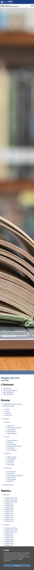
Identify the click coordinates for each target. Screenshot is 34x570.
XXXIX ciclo (8, 413)
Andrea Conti (10, 473)
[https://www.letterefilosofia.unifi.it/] (6, 2)
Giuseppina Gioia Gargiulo (14, 446)
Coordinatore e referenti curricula (12, 404)
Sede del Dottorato (8, 392)
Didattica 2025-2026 (11, 498)
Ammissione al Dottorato (10, 390)
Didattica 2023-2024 (11, 502)
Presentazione (7, 388)
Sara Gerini (10, 442)
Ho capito (17, 565)
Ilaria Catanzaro (11, 431)
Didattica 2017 (9, 515)
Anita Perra (10, 462)
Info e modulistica (8, 394)
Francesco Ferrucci (12, 440)
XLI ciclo (7, 409)
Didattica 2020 (9, 509)
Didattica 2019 (9, 511)
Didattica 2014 (9, 521)
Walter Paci (10, 481)
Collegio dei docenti (8, 406)
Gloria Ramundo (11, 444)
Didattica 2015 (9, 519)
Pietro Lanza (10, 425)
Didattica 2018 (9, 513)
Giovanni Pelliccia (12, 433)
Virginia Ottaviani (12, 450)
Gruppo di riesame (8, 485)
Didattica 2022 (9, 505)
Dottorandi (6, 418)
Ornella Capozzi (11, 471)
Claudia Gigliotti (11, 459)
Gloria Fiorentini (11, 477)
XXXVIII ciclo (8, 415)
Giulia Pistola (10, 464)
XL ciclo (7, 411)
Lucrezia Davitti (11, 429)
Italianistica (6, 494)
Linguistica (6, 524)
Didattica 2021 (9, 507)
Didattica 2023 (9, 504)
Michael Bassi (11, 448)
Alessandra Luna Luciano (14, 427)
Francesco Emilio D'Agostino (15, 475)
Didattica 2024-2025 (11, 500)
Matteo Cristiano (12, 457)
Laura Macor (10, 461)
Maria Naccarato (11, 479)
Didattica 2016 (9, 517)
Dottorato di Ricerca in (9, 6)
